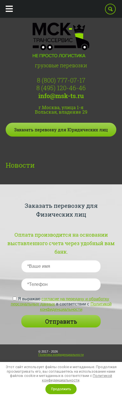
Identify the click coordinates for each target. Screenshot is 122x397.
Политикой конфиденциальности (76, 306)
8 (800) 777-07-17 (61, 80)
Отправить (61, 321)
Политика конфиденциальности (61, 354)
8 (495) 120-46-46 (61, 88)
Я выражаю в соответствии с (61, 304)
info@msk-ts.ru (61, 96)
